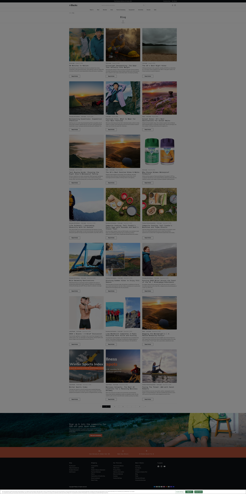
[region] (123, 492)
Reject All (189, 491)
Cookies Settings (179, 491)
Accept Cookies (198, 491)
